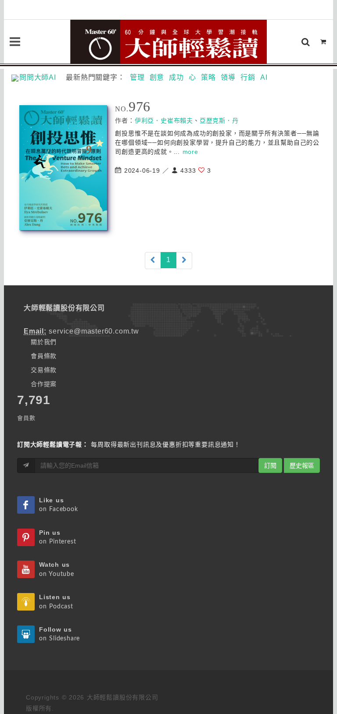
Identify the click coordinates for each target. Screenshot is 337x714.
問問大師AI (41, 77)
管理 (137, 77)
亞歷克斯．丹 (219, 120)
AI (264, 77)
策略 (208, 77)
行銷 (247, 77)
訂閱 (270, 465)
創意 (157, 77)
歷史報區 (302, 465)
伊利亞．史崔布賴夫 (164, 120)
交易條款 (44, 369)
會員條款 (44, 355)
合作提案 (44, 383)
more (190, 151)
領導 (228, 77)
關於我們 (44, 341)
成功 (176, 77)
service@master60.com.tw (94, 331)
